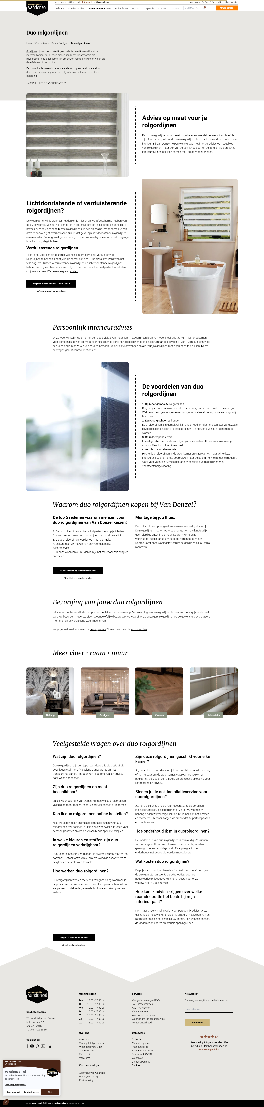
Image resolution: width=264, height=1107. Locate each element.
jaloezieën (149, 341)
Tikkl (82, 1103)
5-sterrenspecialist (209, 1049)
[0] (204, 8)
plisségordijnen (166, 809)
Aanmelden (197, 1022)
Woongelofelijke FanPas (92, 1043)
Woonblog (137, 1057)
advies (74, 271)
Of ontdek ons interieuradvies (51, 291)
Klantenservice (231, 2)
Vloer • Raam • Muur (46, 43)
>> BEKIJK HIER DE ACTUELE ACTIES (46, 83)
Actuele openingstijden (64, 2)
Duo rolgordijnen (80, 43)
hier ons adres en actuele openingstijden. (169, 923)
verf (183, 341)
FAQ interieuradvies (142, 1004)
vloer (174, 341)
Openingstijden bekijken (73, 945)
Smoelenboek (86, 1050)
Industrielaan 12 (35, 1022)
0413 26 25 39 (39, 1029)
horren (152, 809)
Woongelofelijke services (145, 1015)
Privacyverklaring (88, 1076)
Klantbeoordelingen (89, 1065)
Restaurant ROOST (142, 1054)
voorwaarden (139, 629)
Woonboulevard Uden (90, 1046)
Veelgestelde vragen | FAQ (146, 1000)
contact (77, 350)
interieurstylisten (152, 151)
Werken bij (216, 2)
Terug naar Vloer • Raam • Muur (73, 937)
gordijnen (118, 341)
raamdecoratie (175, 805)
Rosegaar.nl (74, 1103)
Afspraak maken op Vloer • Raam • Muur (51, 283)
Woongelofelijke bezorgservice (148, 1018)
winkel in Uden (162, 910)
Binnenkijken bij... (141, 1061)
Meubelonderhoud (142, 1022)
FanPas (205, 2)
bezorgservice (98, 629)
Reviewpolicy (86, 1080)
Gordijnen (64, 43)
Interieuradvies (140, 1046)
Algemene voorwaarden (92, 1072)
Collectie (136, 1039)
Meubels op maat (141, 1043)
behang (139, 814)
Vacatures (84, 1057)
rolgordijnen (132, 341)
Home (29, 43)
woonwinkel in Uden (71, 337)
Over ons (194, 2)
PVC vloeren (192, 809)
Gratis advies (226, 8)
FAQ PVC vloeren (141, 1007)
